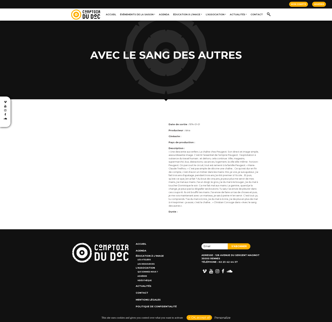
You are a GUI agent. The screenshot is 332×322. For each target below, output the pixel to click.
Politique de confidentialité (156, 306)
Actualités (237, 14)
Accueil (111, 14)
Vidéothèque (144, 280)
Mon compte (298, 4)
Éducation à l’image (186, 14)
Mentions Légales (148, 299)
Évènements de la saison (137, 14)
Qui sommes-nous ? (147, 272)
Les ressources (146, 264)
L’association (215, 14)
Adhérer (319, 4)
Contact (257, 14)
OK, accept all (200, 317)
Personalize (222, 317)
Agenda (164, 14)
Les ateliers (144, 260)
